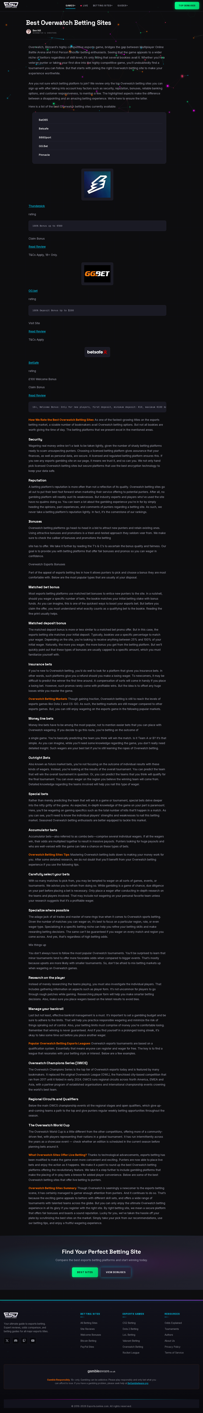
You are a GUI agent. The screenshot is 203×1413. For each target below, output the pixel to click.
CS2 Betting (129, 1322)
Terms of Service (174, 1352)
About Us (170, 1340)
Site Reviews (87, 1328)
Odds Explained (173, 1322)
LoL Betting (129, 1334)
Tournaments (172, 1328)
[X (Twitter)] (7, 1340)
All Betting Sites (88, 1322)
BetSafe (34, 362)
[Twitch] (24, 1340)
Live (85, 5)
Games (70, 5)
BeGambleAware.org (138, 1383)
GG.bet (33, 290)
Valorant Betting (131, 1340)
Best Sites (85, 1272)
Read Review (37, 246)
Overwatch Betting (133, 1346)
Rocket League (131, 1352)
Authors (169, 1334)
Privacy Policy (172, 1346)
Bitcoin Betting (88, 1340)
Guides (123, 5)
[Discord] (15, 1340)
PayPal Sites (87, 1346)
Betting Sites (102, 5)
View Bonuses (116, 1272)
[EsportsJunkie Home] (11, 5)
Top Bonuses (187, 5)
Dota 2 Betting (130, 1328)
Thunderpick (37, 206)
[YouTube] (32, 1340)
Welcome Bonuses (90, 1334)
